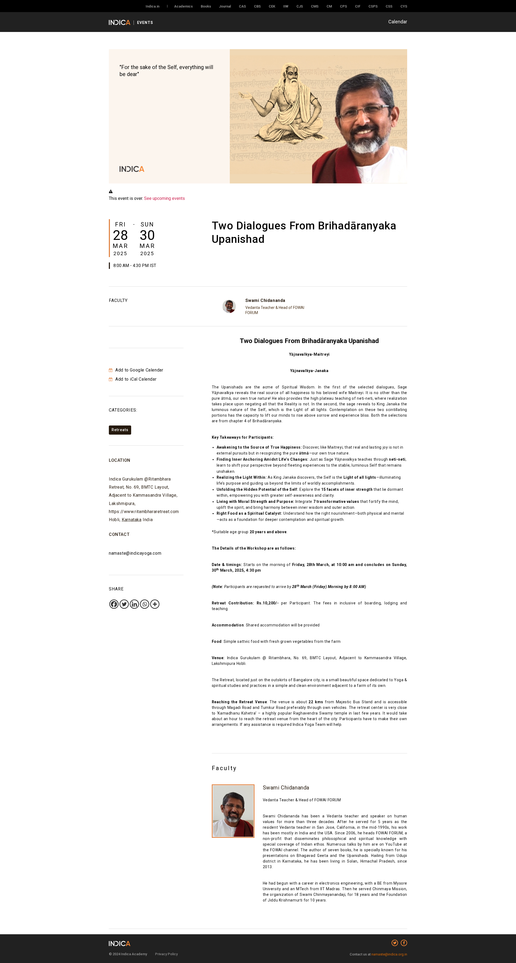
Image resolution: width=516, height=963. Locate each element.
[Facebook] (114, 604)
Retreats (120, 430)
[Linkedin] (134, 604)
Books (206, 6)
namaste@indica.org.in (389, 954)
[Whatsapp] (144, 604)
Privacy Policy (166, 954)
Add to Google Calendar (138, 370)
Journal (225, 6)
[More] (154, 604)
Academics (183, 6)
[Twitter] (124, 604)
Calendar (397, 21)
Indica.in (152, 6)
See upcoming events (164, 198)
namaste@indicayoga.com (135, 553)
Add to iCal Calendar (135, 379)
